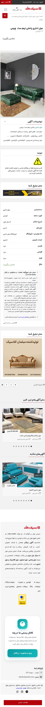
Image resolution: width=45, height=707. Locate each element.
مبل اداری (32, 16)
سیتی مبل (11, 170)
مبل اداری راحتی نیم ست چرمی (26, 28)
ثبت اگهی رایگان (17, 10)
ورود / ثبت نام (38, 2)
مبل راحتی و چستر (22, 439)
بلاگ (31, 586)
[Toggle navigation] (5, 9)
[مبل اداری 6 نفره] (22, 475)
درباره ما (37, 582)
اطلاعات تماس (23, 702)
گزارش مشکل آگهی (9, 323)
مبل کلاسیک (14, 560)
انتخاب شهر (5, 2)
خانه (41, 16)
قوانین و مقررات (24, 582)
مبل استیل (24, 560)
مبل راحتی (32, 560)
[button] (22, 122)
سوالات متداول (22, 586)
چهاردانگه (36, 421)
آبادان (38, 31)
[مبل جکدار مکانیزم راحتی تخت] (22, 421)
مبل (37, 16)
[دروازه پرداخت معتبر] (22, 599)
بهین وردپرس (21, 688)
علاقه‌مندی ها (26, 2)
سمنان (37, 475)
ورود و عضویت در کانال (23, 653)
